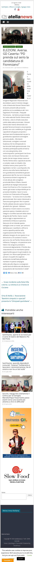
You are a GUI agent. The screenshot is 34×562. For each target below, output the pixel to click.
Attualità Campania (9, 47)
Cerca (3, 492)
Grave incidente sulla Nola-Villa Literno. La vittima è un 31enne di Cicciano (15, 285)
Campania (19, 47)
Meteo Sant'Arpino (6, 534)
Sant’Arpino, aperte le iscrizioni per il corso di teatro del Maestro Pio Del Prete (16, 337)
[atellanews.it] (16, 15)
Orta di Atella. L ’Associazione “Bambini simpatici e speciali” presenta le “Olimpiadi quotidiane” (17, 298)
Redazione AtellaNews (22, 67)
